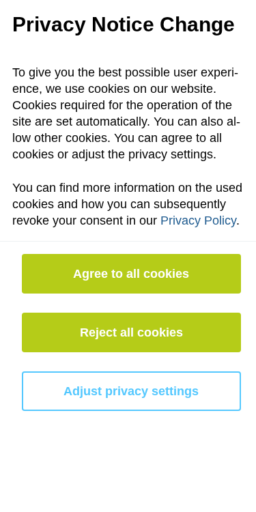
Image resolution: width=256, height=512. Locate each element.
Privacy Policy (198, 220)
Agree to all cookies (131, 274)
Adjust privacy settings (131, 391)
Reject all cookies (131, 332)
